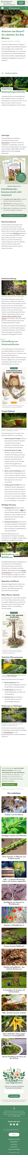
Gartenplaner (14, 1141)
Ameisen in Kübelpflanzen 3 (14, 925)
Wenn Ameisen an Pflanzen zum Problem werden (14, 857)
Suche (14, 1134)
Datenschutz (14, 1147)
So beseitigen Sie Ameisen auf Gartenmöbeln (14, 991)
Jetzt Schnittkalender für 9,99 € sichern (14, 215)
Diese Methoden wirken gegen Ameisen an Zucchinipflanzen (14, 1035)
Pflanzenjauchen (12, 675)
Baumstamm (5, 142)
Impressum (14, 1144)
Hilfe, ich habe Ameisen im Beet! (14, 1013)
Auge (21, 510)
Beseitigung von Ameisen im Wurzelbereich (14, 903)
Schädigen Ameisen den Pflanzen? (14, 835)
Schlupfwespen (8, 732)
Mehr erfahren (17, 1116)
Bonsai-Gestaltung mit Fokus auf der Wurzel (14, 1057)
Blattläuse (17, 233)
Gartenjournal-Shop (14, 1139)
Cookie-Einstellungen (14, 1149)
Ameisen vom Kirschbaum (14, 814)
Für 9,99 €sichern (21, 2)
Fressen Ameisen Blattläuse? (14, 946)
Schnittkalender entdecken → (9, 784)
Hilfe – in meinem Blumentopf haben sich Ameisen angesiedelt (14, 880)
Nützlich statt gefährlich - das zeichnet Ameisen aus (14, 968)
